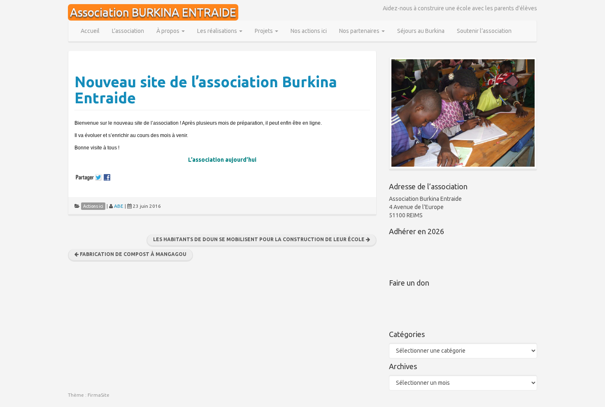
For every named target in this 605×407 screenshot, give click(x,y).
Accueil (90, 31)
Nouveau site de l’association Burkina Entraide (205, 90)
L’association (128, 31)
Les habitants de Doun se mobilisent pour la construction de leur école (259, 239)
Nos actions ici (309, 31)
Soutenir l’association (484, 31)
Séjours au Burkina (420, 31)
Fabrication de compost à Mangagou (132, 254)
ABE (118, 206)
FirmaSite (98, 395)
